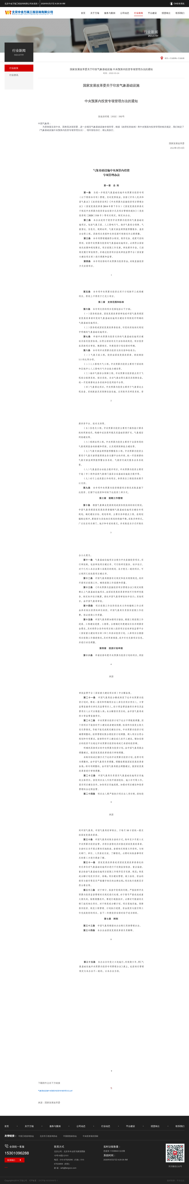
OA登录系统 (179, 3)
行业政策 (181, 58)
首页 (83, 12)
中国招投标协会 (70, 1136)
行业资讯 (13, 75)
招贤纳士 (166, 12)
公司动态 (124, 12)
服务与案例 (109, 12)
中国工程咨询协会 (26, 1136)
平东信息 (180, 1180)
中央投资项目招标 (90, 1136)
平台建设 (152, 12)
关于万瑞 (94, 12)
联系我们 (180, 12)
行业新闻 (138, 12)
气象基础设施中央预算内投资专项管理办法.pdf (55, 1090)
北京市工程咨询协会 (48, 1136)
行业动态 (105, 1126)
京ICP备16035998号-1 (48, 1180)
